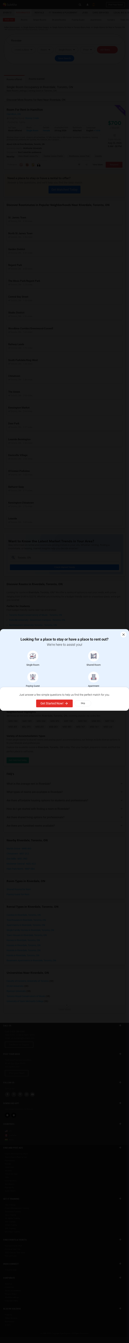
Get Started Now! (51, 703)
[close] (123, 635)
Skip (83, 703)
